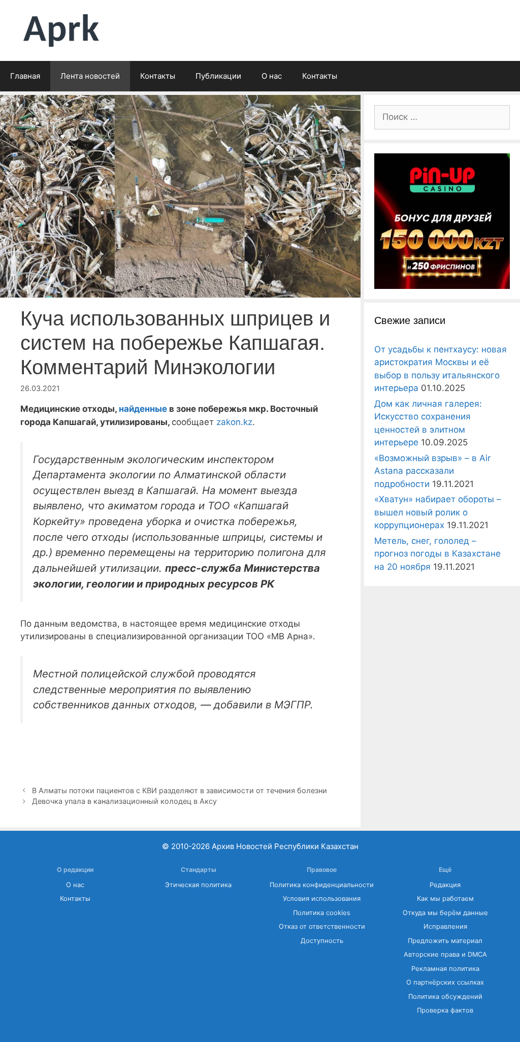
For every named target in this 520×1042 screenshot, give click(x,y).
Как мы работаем (445, 898)
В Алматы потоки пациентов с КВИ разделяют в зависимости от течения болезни (179, 790)
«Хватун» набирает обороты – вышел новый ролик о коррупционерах (437, 512)
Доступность (322, 941)
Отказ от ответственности (322, 926)
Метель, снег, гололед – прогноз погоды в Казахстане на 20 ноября (437, 554)
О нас (272, 76)
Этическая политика (198, 885)
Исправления (445, 926)
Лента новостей (90, 76)
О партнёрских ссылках (445, 982)
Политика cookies (321, 913)
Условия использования (322, 898)
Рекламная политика (445, 968)
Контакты (157, 76)
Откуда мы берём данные (445, 913)
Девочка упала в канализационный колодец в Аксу (124, 801)
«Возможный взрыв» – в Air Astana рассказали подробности (432, 471)
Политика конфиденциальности (322, 885)
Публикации (218, 76)
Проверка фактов (445, 1010)
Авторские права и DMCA (445, 954)
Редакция (445, 885)
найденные (143, 409)
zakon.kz (234, 422)
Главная (25, 76)
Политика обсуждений (445, 996)
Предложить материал (445, 941)
